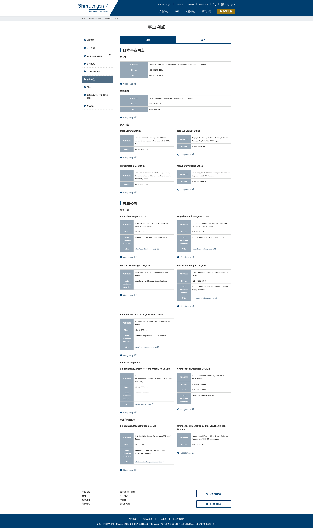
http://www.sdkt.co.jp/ (143, 404)
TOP (83, 18)
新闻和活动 (203, 4)
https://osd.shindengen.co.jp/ (203, 298)
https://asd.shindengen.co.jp (146, 249)
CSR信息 (179, 4)
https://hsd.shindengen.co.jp (203, 249)
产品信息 (86, 491)
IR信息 (191, 4)
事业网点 (108, 18)
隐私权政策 (147, 518)
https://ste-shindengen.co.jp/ (146, 347)
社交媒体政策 (178, 518)
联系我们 (227, 11)
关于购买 (86, 503)
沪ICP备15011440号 (207, 523)
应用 (84, 495)
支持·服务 (86, 499)
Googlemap (128, 83)
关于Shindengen (164, 4)
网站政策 (162, 518)
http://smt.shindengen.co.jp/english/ (148, 461)
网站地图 (133, 518)
